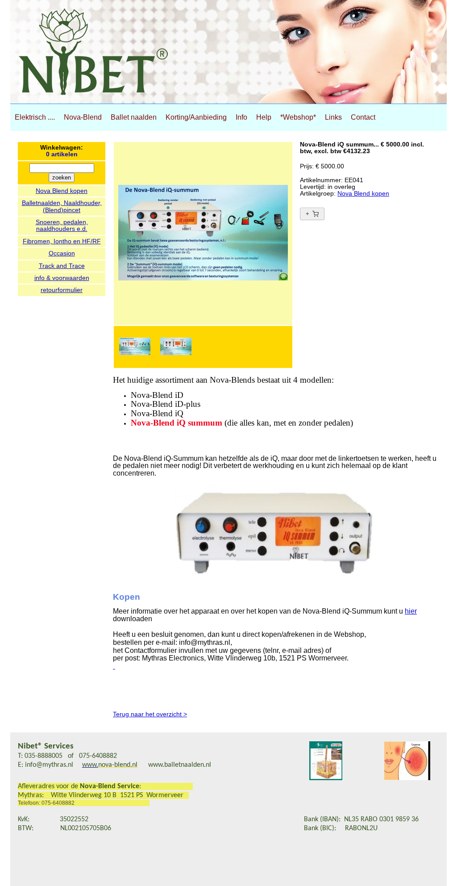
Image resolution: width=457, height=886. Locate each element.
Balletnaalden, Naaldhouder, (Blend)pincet (62, 206)
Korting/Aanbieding (196, 117)
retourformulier (62, 289)
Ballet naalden (134, 117)
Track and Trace (62, 265)
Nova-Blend (83, 117)
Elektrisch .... (35, 117)
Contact (363, 117)
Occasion (62, 253)
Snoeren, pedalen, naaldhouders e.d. (62, 225)
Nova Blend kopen (61, 190)
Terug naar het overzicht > (150, 714)
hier (411, 611)
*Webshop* (298, 117)
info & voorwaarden (61, 277)
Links (333, 117)
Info (241, 117)
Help (263, 117)
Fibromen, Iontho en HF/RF (62, 241)
